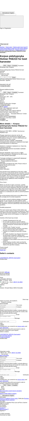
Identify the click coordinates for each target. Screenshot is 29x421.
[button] (14, 36)
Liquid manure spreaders (15, 390)
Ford (15, 48)
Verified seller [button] (3, 259)
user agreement (4, 327)
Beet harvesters (4, 390)
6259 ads (7, 272)
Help (6, 393)
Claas (1, 48)
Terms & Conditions (5, 398)
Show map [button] (25, 299)
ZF (13, 49)
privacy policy (21, 326)
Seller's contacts (12, 393)
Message (17, 318)
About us (2, 393)
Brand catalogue (10, 399)
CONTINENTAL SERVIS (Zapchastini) (10, 258)
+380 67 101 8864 (18, 282)
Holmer (6, 106)
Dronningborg (7, 48)
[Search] (11, 22)
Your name (19, 305)
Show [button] (11, 282)
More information (4, 355)
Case (21, 47)
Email (17, 314)
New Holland (8, 49)
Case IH (25, 47)
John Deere (20, 48)
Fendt (12, 48)
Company (18, 307)
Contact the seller (5, 86)
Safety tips (3, 250)
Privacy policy (14, 398)
